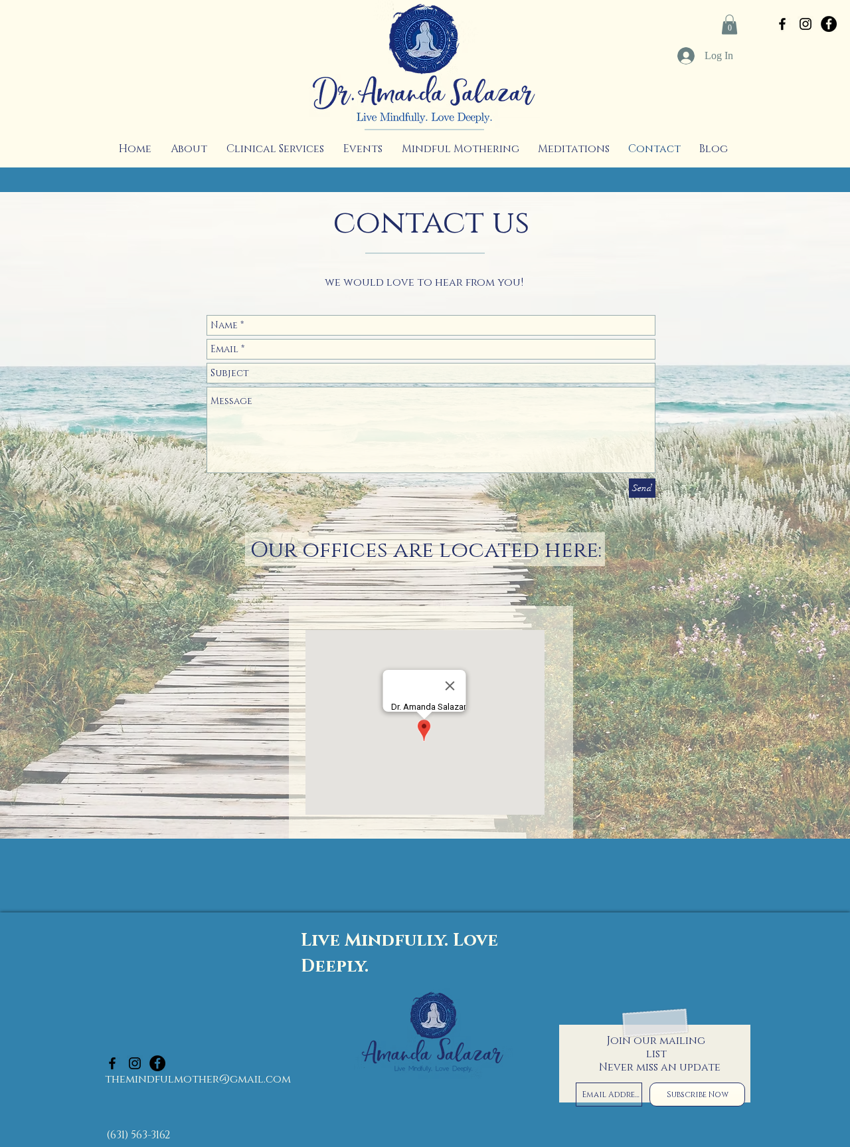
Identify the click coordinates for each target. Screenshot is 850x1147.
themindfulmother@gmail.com (198, 1079)
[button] (729, 25)
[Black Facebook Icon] (782, 24)
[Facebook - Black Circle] (829, 24)
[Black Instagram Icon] (805, 24)
